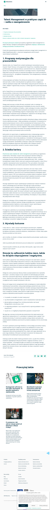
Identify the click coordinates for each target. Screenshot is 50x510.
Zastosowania (36, 459)
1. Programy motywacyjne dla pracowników (12, 32)
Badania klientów (36, 461)
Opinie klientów (21, 478)
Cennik (5, 464)
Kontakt (19, 476)
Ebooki (5, 483)
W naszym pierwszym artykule (11, 42)
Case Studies (6, 481)
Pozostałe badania (36, 468)
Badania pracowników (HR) (23, 464)
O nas (19, 474)
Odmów (33, 505)
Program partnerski (22, 481)
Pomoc (5, 485)
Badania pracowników (37, 464)
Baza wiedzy (6, 474)
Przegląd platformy (8, 461)
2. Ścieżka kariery (6, 34)
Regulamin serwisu (15, 495)
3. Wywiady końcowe (7, 36)
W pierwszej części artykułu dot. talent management (16, 154)
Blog (4, 5)
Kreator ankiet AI (21, 470)
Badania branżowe (22, 468)
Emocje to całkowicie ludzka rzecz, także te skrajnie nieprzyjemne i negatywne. (19, 38)
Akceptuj (23, 505)
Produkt (5, 459)
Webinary (6, 478)
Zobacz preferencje (43, 505)
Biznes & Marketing (22, 466)
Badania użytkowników (37, 466)
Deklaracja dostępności (23, 483)
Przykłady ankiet (22, 459)
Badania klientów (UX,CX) (23, 461)
